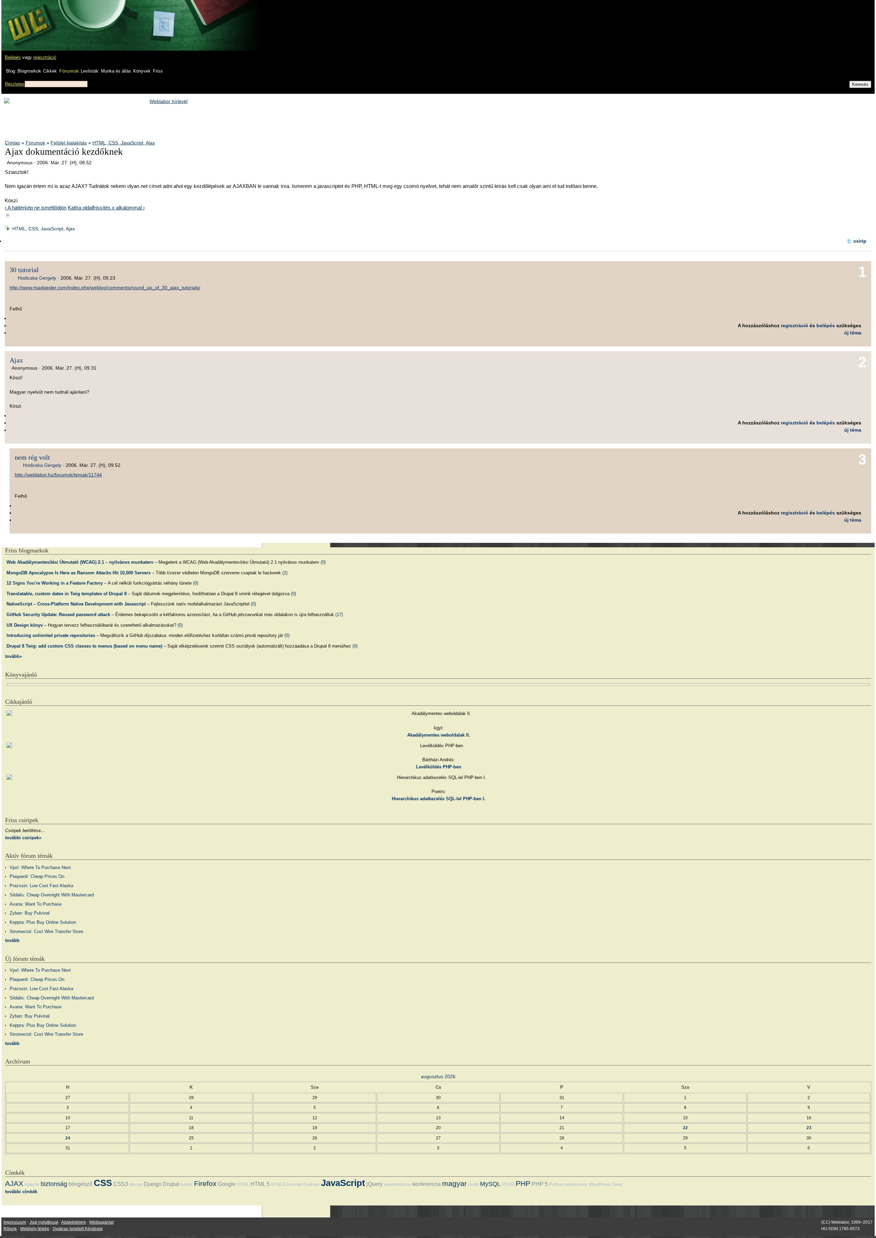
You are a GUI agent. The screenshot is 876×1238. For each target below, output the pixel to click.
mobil (473, 1184)
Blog (10, 71)
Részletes (15, 84)
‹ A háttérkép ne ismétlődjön (35, 207)
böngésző (80, 1184)
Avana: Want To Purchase (36, 904)
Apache (31, 1184)
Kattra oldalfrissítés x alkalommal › (106, 207)
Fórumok (69, 71)
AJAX (14, 1183)
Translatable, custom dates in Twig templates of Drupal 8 (67, 593)
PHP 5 (540, 1184)
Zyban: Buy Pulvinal (30, 913)
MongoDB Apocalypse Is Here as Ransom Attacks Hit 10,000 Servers (79, 572)
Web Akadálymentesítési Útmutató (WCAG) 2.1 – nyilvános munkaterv (80, 562)
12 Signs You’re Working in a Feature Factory (55, 583)
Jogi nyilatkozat (43, 1222)
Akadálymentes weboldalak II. (438, 735)
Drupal (171, 1184)
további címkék (21, 1191)
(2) (284, 572)
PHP (523, 1183)
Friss (158, 71)
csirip (859, 241)
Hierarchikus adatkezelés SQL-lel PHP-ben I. (439, 798)
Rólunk (10, 1229)
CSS (103, 1183)
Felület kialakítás (69, 142)
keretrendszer (397, 1184)
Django (153, 1184)
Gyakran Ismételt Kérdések (78, 1229)
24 (67, 1138)
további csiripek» (23, 837)
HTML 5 (260, 1184)
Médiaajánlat (101, 1222)
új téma (852, 332)
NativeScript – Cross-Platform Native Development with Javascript (76, 604)
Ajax (16, 360)
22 (685, 1127)
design (135, 1184)
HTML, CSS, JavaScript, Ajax (123, 142)
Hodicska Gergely (37, 278)
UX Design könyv (25, 625)
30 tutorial (24, 269)
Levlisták (90, 71)
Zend (617, 1184)
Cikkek (50, 71)
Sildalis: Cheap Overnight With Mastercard (52, 894)
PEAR (508, 1184)
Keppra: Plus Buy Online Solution (43, 922)
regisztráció (44, 57)
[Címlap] (27, 19)
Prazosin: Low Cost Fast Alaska (41, 885)
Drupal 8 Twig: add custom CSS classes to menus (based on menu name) (84, 646)
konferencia (426, 1184)
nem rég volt (32, 457)
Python (556, 1184)
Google (227, 1184)
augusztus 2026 (438, 1076)
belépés (825, 325)
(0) (323, 562)
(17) (339, 614)
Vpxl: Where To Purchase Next (40, 867)
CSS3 (120, 1184)
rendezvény (576, 1184)
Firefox (205, 1183)
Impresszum (14, 1222)
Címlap (12, 142)
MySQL (490, 1183)
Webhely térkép (34, 1229)
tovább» (13, 656)
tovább (12, 940)
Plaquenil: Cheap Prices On (37, 876)
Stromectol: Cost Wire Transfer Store (46, 931)
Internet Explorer (303, 1184)
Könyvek (142, 71)
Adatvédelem (73, 1222)
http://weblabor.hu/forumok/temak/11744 (58, 474)
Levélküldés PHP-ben (438, 766)
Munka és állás (116, 71)
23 (809, 1127)
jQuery (374, 1184)
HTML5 (278, 1184)
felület (187, 1184)
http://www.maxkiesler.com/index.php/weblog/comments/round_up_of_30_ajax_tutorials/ (105, 287)
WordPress (600, 1184)
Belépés (13, 57)
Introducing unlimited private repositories (51, 635)
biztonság (54, 1183)
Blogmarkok (29, 71)
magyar (454, 1183)
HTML (243, 1184)
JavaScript (343, 1183)
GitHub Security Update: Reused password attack (58, 614)
